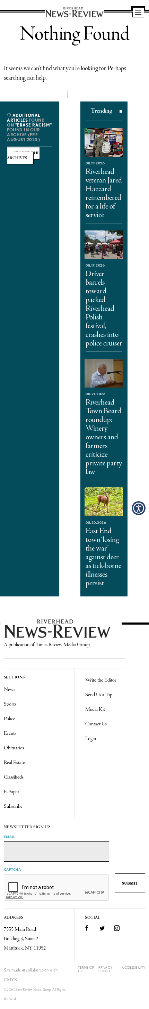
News (9, 689)
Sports (10, 704)
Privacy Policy (105, 969)
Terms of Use (86, 969)
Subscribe (13, 806)
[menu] (138, 13)
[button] (139, 508)
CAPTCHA (12, 869)
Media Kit (95, 709)
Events (10, 733)
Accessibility (133, 967)
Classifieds (14, 777)
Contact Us (96, 724)
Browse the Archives (23, 156)
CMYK (10, 980)
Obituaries (14, 747)
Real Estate (14, 762)
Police (9, 718)
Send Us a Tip (98, 694)
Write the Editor (100, 680)
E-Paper (11, 791)
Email (9, 837)
